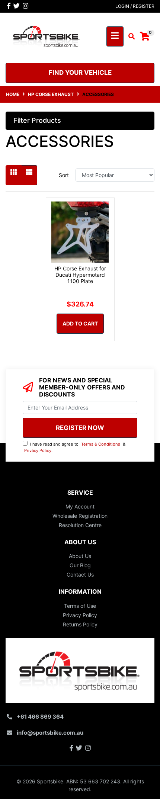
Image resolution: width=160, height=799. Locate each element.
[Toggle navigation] (115, 36)
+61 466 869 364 (40, 716)
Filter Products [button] (37, 120)
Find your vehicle (80, 72)
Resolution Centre (80, 525)
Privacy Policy (37, 450)
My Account (80, 506)
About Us (80, 556)
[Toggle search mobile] (129, 36)
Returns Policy (80, 624)
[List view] (29, 175)
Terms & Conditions (100, 444)
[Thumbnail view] (14, 175)
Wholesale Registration (80, 516)
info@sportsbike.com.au (50, 732)
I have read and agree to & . (74, 447)
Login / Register (134, 6)
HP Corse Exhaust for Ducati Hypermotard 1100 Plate (80, 274)
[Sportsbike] (47, 35)
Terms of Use (80, 606)
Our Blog (80, 565)
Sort (64, 175)
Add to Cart (80, 323)
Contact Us (80, 574)
